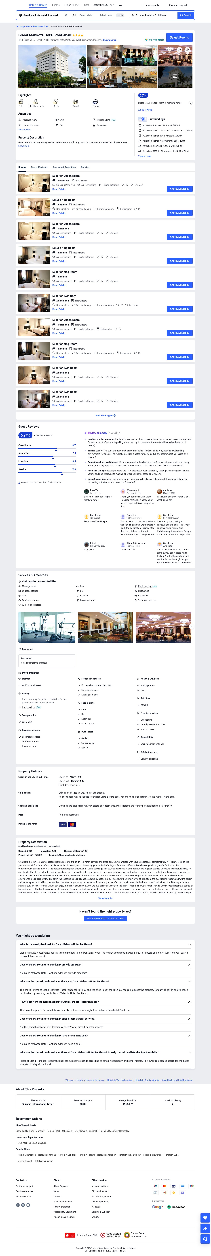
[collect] (205, 1218)
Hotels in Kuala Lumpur (129, 1155)
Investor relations (100, 1186)
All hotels (96, 1206)
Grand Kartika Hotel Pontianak (30, 1131)
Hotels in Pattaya (87, 1155)
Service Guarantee (24, 1191)
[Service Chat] (205, 1239)
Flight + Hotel (71, 5)
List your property (100, 1201)
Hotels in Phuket (24, 1161)
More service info (24, 1196)
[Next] (191, 626)
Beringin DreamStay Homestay (114, 1131)
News (56, 1191)
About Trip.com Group (64, 1217)
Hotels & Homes (38, 5)
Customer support (24, 1186)
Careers (57, 1196)
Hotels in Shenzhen (106, 1155)
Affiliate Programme (101, 1196)
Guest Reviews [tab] (39, 167)
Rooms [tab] (22, 167)
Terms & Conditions (63, 1201)
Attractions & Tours (104, 5)
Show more (23, 146)
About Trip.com (61, 1186)
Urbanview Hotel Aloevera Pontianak (79, 1131)
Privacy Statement (62, 1206)
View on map (144, 156)
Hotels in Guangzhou (26, 1155)
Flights (55, 5)
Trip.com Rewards (100, 1191)
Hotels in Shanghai (47, 1155)
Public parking (145, 586)
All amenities (24, 129)
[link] (150, 5)
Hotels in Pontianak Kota (147, 1080)
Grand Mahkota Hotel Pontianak (44, 35)
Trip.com (69, 1080)
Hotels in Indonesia (95, 1080)
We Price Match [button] (156, 40)
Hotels (80, 1080)
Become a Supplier (101, 1212)
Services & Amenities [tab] (64, 167)
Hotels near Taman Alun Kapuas (31, 1143)
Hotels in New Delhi (152, 1155)
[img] (52, 66)
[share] (205, 1228)
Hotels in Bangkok (67, 1155)
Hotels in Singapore (43, 1161)
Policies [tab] (85, 167)
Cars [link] (86, 5)
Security (95, 1217)
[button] (120, 5)
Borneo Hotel (53, 1131)
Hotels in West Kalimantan (119, 1080)
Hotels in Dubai (172, 1155)
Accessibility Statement (65, 1212)
